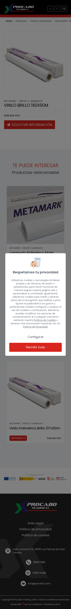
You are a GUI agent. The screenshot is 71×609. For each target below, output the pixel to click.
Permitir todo (35, 347)
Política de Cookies (45, 320)
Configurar (36, 337)
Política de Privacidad (35, 326)
